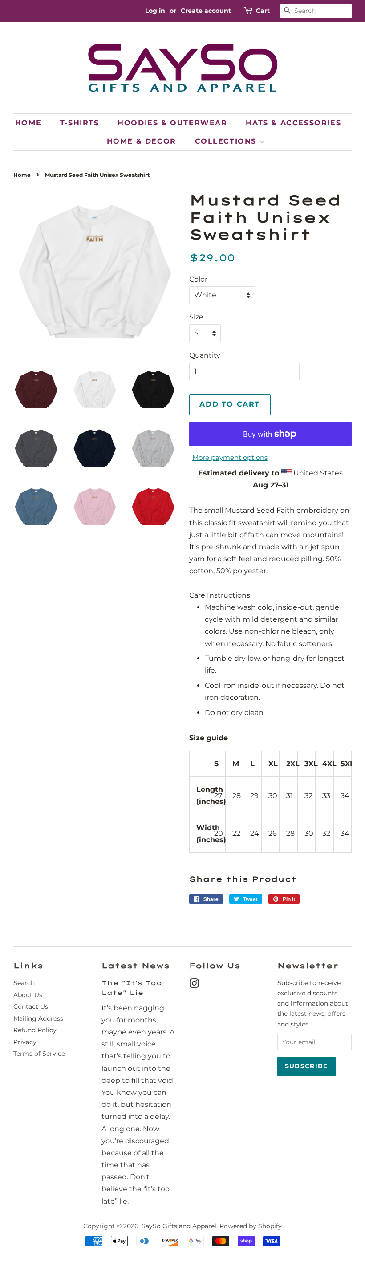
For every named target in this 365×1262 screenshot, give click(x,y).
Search (24, 982)
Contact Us (30, 1006)
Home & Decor (141, 141)
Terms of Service (39, 1053)
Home (28, 123)
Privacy (24, 1042)
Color (198, 279)
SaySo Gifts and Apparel (179, 1226)
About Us (27, 994)
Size (196, 317)
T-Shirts (79, 123)
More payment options (230, 457)
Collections (227, 141)
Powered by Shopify (250, 1226)
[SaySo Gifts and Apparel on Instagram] (194, 985)
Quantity (204, 355)
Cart (263, 11)
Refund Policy (35, 1030)
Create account (206, 11)
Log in (155, 11)
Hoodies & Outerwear (172, 123)
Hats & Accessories (293, 123)
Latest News (135, 965)
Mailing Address (38, 1018)
